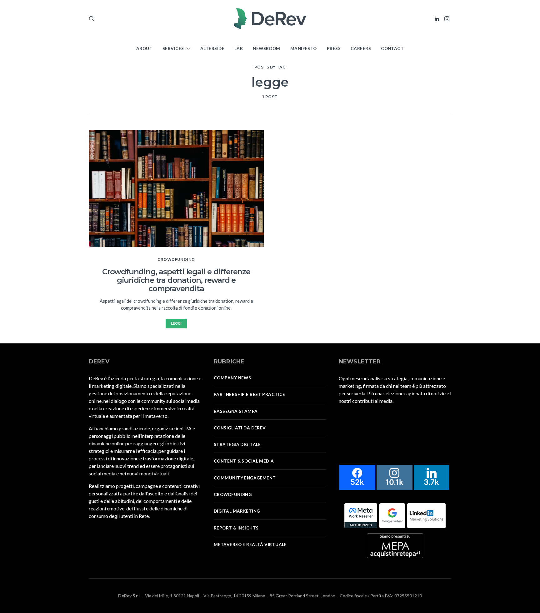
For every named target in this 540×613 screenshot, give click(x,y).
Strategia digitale (237, 444)
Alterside (212, 48)
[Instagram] (446, 18)
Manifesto (303, 48)
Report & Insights (236, 527)
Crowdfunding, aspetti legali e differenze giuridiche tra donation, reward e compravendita (176, 280)
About (144, 48)
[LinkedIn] (436, 18)
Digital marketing (237, 511)
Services (173, 48)
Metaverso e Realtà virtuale (250, 544)
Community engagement (245, 477)
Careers (361, 48)
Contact (392, 48)
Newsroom (266, 48)
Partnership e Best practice (249, 394)
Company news (232, 377)
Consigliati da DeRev (240, 427)
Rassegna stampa (236, 411)
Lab (238, 48)
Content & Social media (244, 461)
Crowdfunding (176, 259)
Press (334, 48)
